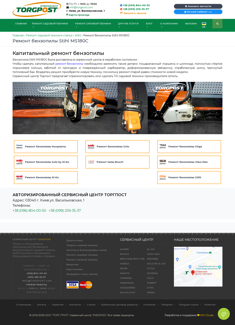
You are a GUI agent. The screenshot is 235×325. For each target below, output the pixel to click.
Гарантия (57, 304)
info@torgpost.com (81, 7)
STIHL (150, 287)
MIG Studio (207, 315)
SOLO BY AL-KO (156, 263)
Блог (149, 23)
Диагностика (74, 240)
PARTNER (152, 258)
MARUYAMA (127, 282)
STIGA (150, 268)
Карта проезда (78, 14)
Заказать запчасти (199, 6)
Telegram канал (189, 304)
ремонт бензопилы (69, 63)
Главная (21, 23)
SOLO (150, 278)
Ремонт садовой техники (50, 23)
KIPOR (123, 268)
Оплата (41, 304)
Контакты (75, 304)
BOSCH (124, 254)
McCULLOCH (127, 292)
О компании (169, 23)
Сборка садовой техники (82, 245)
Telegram (167, 304)
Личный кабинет (199, 11)
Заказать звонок (134, 13)
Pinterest (209, 304)
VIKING (151, 292)
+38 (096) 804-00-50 (136, 5)
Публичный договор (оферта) (119, 304)
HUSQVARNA (127, 287)
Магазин (191, 23)
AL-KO (150, 249)
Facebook (149, 304)
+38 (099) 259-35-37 (136, 9)
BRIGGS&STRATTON (132, 258)
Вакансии (72, 264)
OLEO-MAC (153, 254)
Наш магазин (74, 269)
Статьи (91, 304)
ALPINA (124, 249)
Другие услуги (128, 23)
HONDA (124, 263)
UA (203, 26)
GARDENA (126, 278)
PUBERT (152, 282)
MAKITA (125, 273)
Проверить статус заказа (82, 274)
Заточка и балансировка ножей (86, 250)
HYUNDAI (152, 273)
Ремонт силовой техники (93, 23)
